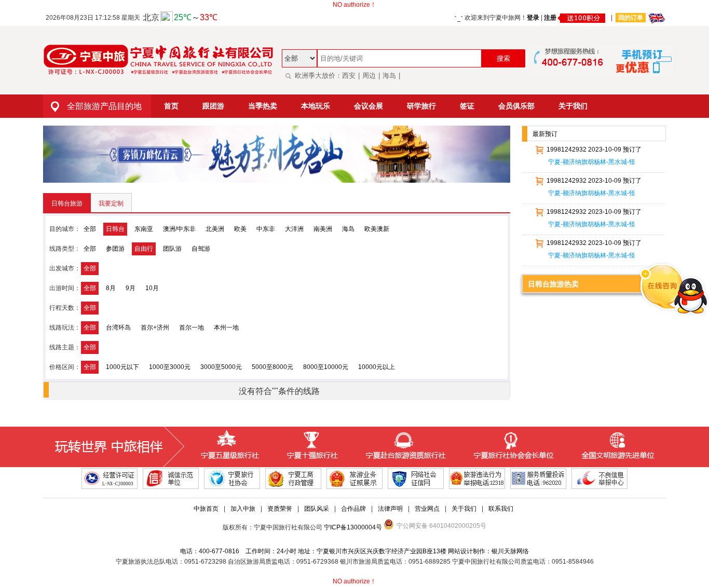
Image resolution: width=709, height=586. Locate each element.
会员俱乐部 (516, 106)
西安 (349, 75)
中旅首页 (206, 508)
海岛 (389, 75)
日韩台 (115, 229)
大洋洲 (294, 229)
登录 (533, 17)
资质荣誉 (279, 508)
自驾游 (201, 248)
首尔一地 (191, 327)
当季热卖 (262, 106)
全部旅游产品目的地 (104, 106)
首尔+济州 (155, 327)
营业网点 (427, 508)
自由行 (143, 248)
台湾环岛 (118, 327)
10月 (152, 288)
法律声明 (390, 508)
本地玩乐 (315, 106)
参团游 (115, 248)
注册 (550, 17)
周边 (369, 75)
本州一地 (226, 327)
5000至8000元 (272, 367)
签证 (467, 106)
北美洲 (215, 229)
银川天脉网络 (510, 551)
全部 (90, 229)
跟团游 (213, 106)
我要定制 (111, 203)
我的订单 (630, 17)
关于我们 (573, 106)
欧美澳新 (376, 229)
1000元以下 (122, 367)
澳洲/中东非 (179, 229)
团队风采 (316, 508)
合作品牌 (353, 508)
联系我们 (500, 508)
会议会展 (368, 106)
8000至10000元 (325, 367)
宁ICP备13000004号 (353, 527)
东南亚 (143, 229)
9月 (130, 288)
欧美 (240, 229)
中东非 (265, 229)
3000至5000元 (221, 367)
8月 (111, 288)
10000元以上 (376, 367)
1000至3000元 (169, 367)
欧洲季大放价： (318, 75)
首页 (171, 106)
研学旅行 (421, 106)
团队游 (172, 248)
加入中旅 (242, 508)
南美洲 (322, 229)
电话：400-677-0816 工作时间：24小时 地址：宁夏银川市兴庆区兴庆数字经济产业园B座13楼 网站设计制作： (336, 551)
